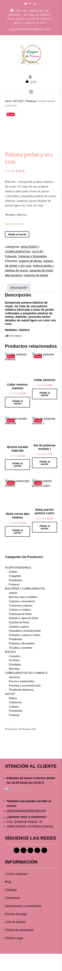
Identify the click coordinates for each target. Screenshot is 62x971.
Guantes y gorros (19, 626)
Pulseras (31, 101)
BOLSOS (10, 651)
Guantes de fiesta (19, 622)
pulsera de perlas (30, 261)
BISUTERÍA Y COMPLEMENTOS (25, 588)
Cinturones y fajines (20, 605)
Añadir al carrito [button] (17, 402)
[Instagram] (23, 850)
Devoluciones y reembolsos (23, 906)
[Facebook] (16, 850)
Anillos (13, 571)
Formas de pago (16, 914)
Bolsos (13, 698)
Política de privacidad (19, 930)
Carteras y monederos (22, 601)
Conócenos (12, 898)
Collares (14, 706)
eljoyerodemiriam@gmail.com (29, 29)
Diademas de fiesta (20, 614)
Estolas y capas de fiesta (23, 618)
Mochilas (14, 668)
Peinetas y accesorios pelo (25, 685)
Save (12, 114)
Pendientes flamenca (21, 689)
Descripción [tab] (18, 287)
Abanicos (14, 677)
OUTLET (18, 101)
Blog (8, 881)
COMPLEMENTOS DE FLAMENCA (26, 673)
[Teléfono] (37, 850)
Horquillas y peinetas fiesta (25, 630)
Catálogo (11, 889)
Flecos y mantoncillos (21, 681)
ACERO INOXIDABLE (18, 567)
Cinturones (15, 702)
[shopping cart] (28, 81)
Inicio (8, 101)
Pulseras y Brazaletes (32, 256)
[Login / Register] (31, 77)
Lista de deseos (15, 922)
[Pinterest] (30, 850)
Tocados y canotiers (20, 647)
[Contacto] (44, 850)
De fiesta (14, 660)
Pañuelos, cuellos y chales (24, 635)
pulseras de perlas (36, 275)
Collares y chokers (20, 609)
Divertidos (15, 664)
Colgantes (15, 576)
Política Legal (14, 938)
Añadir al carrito (17, 234)
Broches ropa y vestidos (23, 597)
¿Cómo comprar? (16, 874)
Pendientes (15, 580)
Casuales (14, 656)
